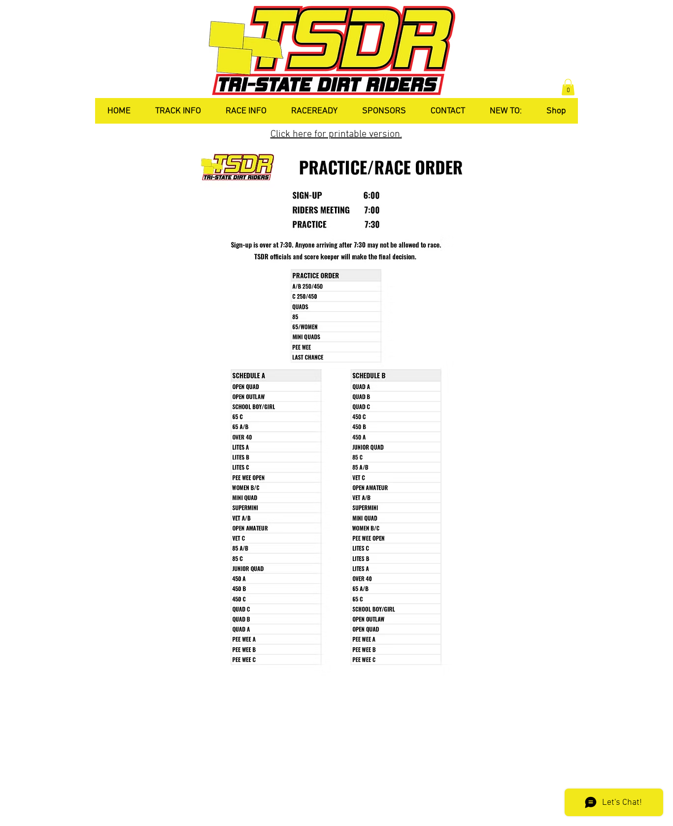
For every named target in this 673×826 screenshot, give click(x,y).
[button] (568, 87)
